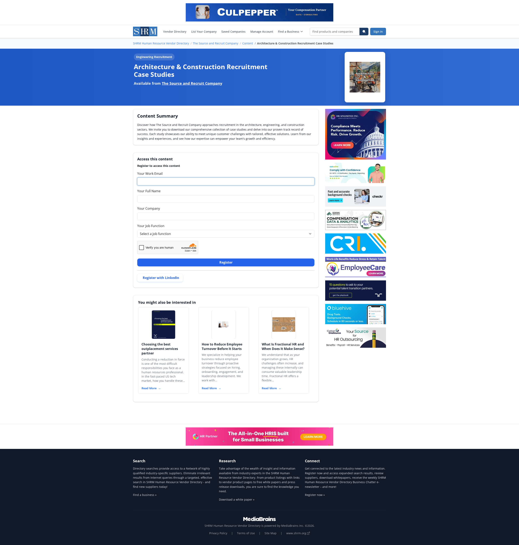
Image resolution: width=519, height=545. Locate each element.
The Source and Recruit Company (215, 43)
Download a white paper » (236, 499)
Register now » (315, 495)
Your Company (148, 208)
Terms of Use (246, 533)
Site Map (271, 533)
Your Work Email (150, 173)
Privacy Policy (218, 533)
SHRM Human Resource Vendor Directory (161, 43)
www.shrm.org (296, 533)
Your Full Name (149, 191)
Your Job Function (150, 226)
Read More (149, 388)
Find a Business (288, 31)
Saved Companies (233, 31)
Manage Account (261, 31)
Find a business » (145, 495)
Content (247, 43)
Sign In (378, 31)
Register (226, 262)
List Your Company (204, 31)
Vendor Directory (174, 31)
